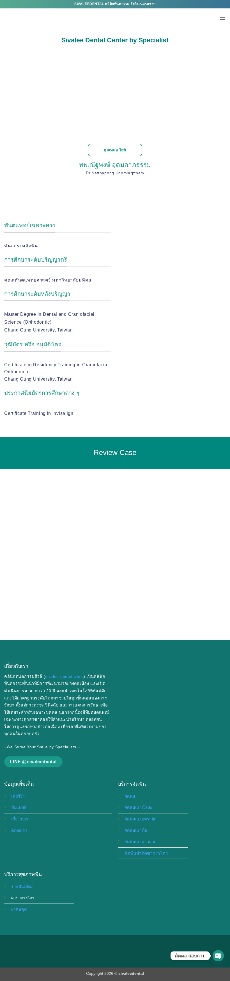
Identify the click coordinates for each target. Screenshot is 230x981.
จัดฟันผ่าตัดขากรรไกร (146, 853)
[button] (222, 17)
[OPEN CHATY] (218, 955)
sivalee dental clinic (64, 676)
